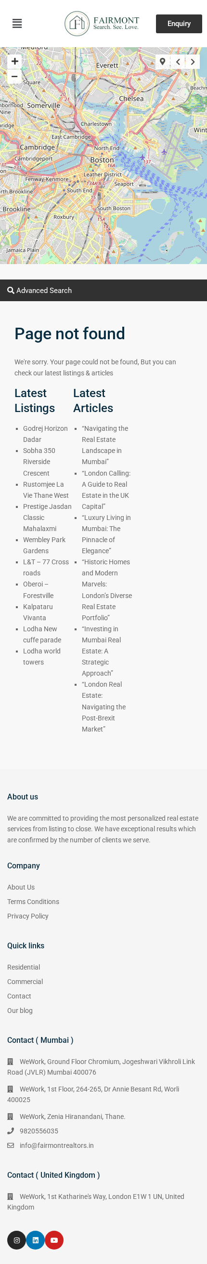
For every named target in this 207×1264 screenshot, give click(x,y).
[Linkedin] (35, 1240)
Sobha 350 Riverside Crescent (39, 462)
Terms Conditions (33, 901)
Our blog (20, 1010)
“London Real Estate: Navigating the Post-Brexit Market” (104, 706)
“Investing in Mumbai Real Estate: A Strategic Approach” (101, 651)
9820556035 (39, 1131)
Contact (19, 996)
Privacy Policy (28, 916)
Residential (23, 967)
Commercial (25, 981)
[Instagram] (16, 1240)
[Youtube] (54, 1240)
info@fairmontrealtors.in (57, 1145)
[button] (17, 23)
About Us (21, 887)
